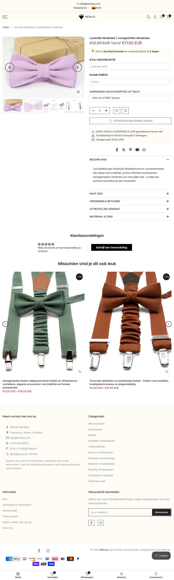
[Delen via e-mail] (137, 149)
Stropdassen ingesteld (100, 475)
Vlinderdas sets (96, 481)
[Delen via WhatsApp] (144, 149)
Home (6, 27)
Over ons (8, 527)
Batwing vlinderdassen (101, 469)
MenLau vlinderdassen (100, 452)
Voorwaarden (10, 510)
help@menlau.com (89, 3)
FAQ (5, 499)
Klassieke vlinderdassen (101, 440)
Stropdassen (95, 429)
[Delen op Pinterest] (130, 149)
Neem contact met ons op (17, 522)
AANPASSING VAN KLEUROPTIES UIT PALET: (115, 91)
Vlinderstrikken (96, 446)
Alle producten (96, 423)
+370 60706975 (19, 443)
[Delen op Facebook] (117, 149)
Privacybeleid (10, 516)
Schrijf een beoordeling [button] (111, 247)
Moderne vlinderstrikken (101, 463)
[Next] (77, 67)
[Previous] (9, 67)
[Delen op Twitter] (123, 149)
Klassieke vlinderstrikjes (101, 458)
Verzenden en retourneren (17, 504)
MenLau (166, 549)
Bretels (92, 435)
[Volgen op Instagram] (100, 523)
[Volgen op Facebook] (91, 523)
